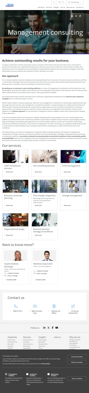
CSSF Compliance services (12, 167)
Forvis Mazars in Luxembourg (73, 344)
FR (63, 2)
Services (49, 7)
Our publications (43, 344)
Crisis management (71, 165)
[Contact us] (15, 309)
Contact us (79, 7)
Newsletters (42, 342)
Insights (56, 7)
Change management (72, 195)
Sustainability (27, 348)
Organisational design (14, 228)
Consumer (10, 346)
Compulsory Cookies (13, 374)
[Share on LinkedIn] (72, 16)
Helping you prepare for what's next (74, 340)
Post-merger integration (44, 195)
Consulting (18, 16)
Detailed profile (11, 280)
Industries (41, 7)
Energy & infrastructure (11, 349)
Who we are (70, 7)
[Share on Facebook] (80, 16)
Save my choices (77, 378)
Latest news (42, 346)
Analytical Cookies (33, 374)
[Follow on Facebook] (52, 327)
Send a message (12, 276)
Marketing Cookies (54, 374)
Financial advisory (28, 344)
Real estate (11, 344)
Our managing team (74, 347)
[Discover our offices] (54, 309)
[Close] (87, 7)
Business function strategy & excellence (43, 230)
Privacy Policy (45, 364)
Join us (62, 7)
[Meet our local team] (35, 309)
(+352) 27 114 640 (42, 271)
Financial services (12, 342)
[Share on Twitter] (76, 16)
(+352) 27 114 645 (13, 273)
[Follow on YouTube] (56, 327)
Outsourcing (26, 346)
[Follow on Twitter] (48, 327)
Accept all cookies (77, 357)
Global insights (43, 340)
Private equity (11, 340)
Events (40, 348)
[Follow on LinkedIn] (44, 327)
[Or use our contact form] (73, 309)
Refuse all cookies (77, 362)
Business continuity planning (13, 196)
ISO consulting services (44, 165)
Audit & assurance (28, 340)
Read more (9, 172)
